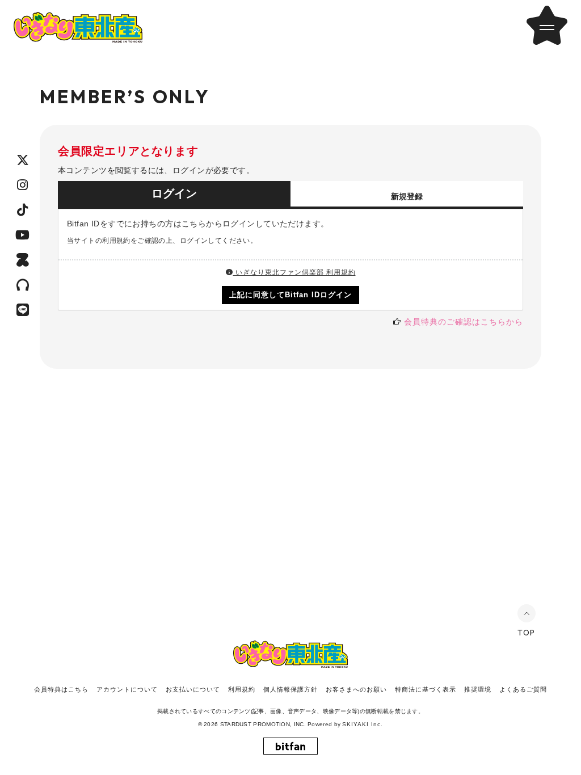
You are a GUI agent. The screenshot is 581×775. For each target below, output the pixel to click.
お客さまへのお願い (356, 689)
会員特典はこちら (61, 689)
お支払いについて (193, 689)
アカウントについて (127, 689)
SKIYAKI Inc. (362, 724)
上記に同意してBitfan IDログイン (290, 294)
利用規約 (241, 689)
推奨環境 (477, 689)
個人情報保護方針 (290, 689)
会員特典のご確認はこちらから (463, 321)
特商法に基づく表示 (425, 689)
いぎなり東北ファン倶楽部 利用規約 (294, 272)
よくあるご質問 (523, 689)
